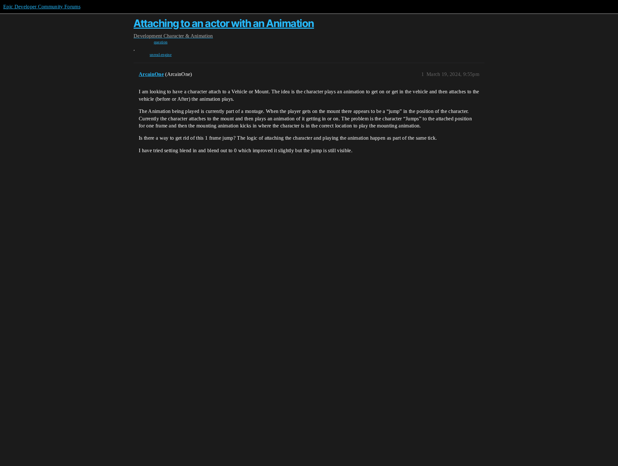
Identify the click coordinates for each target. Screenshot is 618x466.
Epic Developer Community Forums (41, 6)
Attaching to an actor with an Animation (224, 23)
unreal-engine (161, 54)
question (161, 42)
